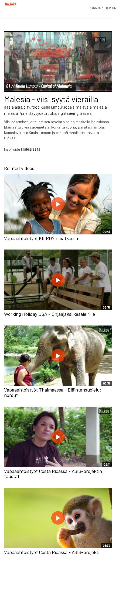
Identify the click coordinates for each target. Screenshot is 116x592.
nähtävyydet (34, 113)
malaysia (84, 106)
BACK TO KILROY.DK (103, 7)
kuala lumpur (52, 106)
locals (69, 106)
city (26, 106)
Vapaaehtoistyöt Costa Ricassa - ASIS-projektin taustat (53, 473)
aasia (9, 106)
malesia (100, 106)
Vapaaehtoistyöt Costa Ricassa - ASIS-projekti (51, 552)
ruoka (51, 113)
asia (18, 106)
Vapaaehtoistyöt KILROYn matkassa (41, 238)
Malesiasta (30, 148)
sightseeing (68, 113)
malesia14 (13, 113)
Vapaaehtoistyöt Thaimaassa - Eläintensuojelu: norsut (52, 392)
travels (86, 113)
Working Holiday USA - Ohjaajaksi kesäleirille (49, 314)
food (35, 106)
